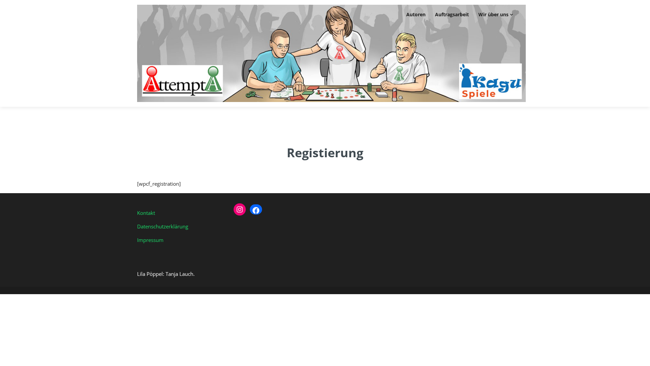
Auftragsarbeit (452, 14)
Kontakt (146, 212)
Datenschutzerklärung (162, 226)
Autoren (416, 14)
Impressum (150, 240)
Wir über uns (493, 14)
